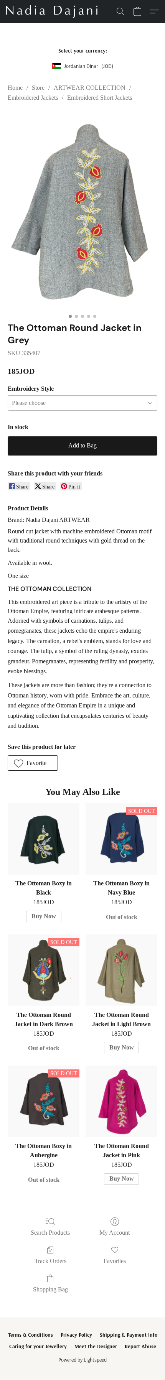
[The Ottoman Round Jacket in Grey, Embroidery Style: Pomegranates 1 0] (82, 210)
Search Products (50, 1232)
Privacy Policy (76, 1334)
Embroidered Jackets (33, 97)
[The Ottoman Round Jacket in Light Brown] (121, 970)
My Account (114, 1232)
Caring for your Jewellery (38, 1346)
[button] (54, 11)
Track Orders (50, 1261)
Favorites (115, 1261)
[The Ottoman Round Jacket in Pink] (121, 1101)
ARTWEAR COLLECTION (89, 87)
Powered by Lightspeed (82, 1359)
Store (38, 87)
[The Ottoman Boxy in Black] (43, 839)
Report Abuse (140, 1346)
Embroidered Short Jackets (99, 97)
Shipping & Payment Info (128, 1334)
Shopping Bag (50, 1289)
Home (15, 87)
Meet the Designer (95, 1346)
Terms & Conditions (30, 1334)
